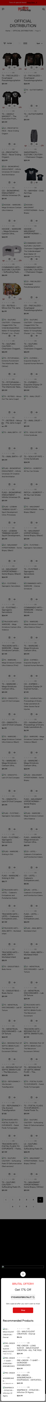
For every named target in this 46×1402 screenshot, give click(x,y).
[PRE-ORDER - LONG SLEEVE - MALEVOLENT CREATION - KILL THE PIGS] (9, 1348)
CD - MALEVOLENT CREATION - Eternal (26, 1332)
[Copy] (33, 1297)
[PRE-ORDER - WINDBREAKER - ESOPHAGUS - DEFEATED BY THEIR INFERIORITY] (9, 1378)
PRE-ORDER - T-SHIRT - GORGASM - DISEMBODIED (28, 1362)
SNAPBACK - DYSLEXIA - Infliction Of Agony (28, 1391)
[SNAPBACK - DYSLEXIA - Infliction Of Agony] (9, 1392)
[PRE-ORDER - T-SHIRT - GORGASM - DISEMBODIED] (9, 1363)
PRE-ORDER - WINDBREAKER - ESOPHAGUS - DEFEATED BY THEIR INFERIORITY (29, 1377)
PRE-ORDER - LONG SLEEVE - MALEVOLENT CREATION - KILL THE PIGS (29, 1347)
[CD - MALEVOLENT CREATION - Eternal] (9, 1334)
